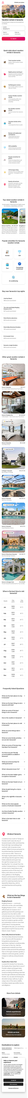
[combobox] (13, 29)
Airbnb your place (19, 2)
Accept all (13, 1080)
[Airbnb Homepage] (3, 2)
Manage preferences (13, 1088)
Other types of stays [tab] (19, 1048)
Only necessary (13, 1084)
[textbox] (7, 34)
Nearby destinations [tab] (7, 1048)
